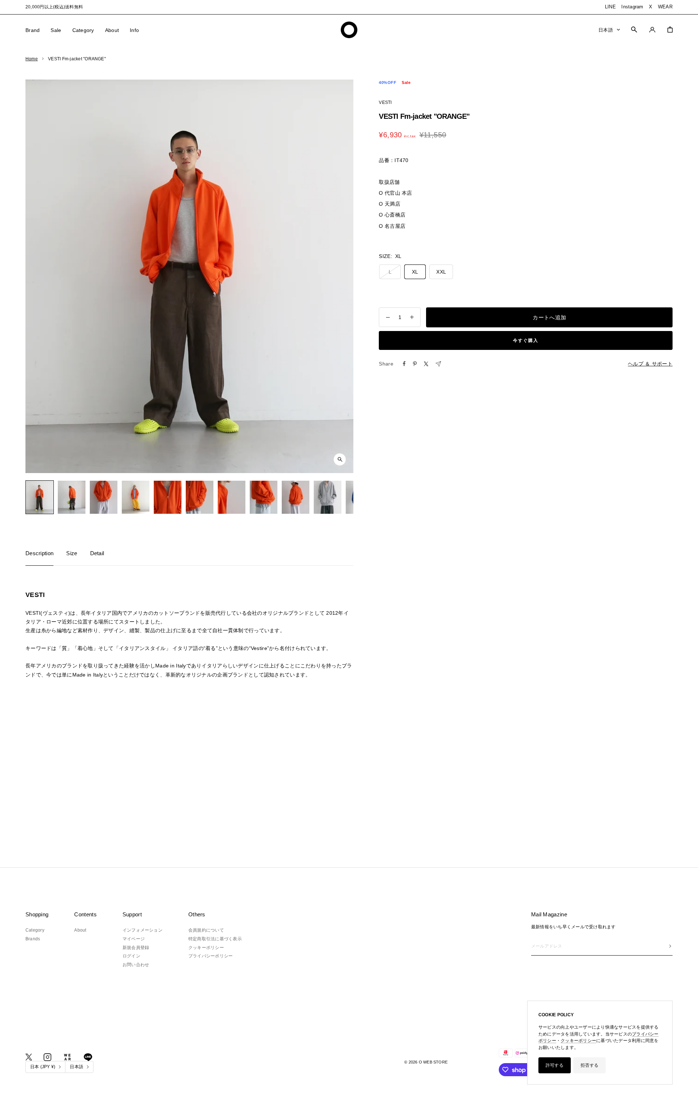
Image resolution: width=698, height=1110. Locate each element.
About (112, 30)
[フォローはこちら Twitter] (28, 1057)
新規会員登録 (136, 947)
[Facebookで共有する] (404, 363)
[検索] (634, 29)
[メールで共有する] (438, 364)
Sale (56, 30)
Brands (32, 938)
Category (83, 30)
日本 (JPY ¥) (42, 1066)
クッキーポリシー (578, 1040)
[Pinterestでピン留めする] (415, 363)
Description (39, 553)
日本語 (605, 29)
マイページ (134, 938)
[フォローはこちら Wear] (67, 1057)
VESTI (385, 102)
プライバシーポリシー (210, 955)
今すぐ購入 (525, 340)
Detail (97, 553)
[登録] (670, 946)
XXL (441, 272)
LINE (610, 6)
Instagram (632, 6)
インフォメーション (143, 930)
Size (71, 553)
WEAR (665, 6)
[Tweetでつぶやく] (426, 363)
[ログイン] (652, 29)
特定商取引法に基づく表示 (215, 938)
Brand (32, 30)
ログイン (131, 955)
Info (134, 30)
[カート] (670, 30)
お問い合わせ (136, 964)
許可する (554, 1065)
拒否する (589, 1065)
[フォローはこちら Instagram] (47, 1057)
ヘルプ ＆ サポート (650, 364)
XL (415, 272)
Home (31, 58)
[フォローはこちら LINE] (88, 1057)
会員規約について (206, 930)
